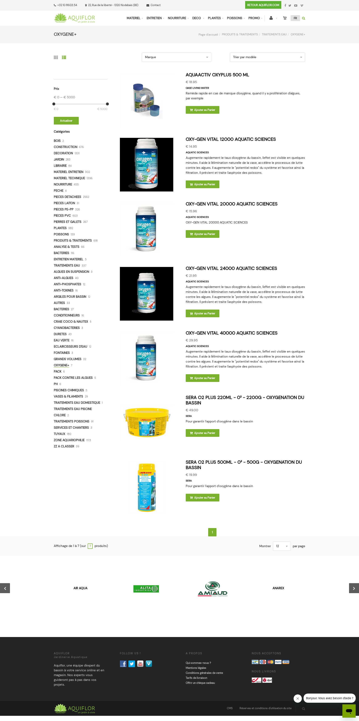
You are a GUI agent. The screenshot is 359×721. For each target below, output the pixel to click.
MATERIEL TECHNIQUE (69, 178)
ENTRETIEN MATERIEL (68, 259)
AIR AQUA (80, 588)
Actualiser (66, 120)
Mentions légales (196, 668)
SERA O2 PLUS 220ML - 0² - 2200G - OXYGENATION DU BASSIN (245, 400)
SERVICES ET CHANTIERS (71, 428)
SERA (189, 416)
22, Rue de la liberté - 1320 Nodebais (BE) (113, 5)
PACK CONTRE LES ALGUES (73, 378)
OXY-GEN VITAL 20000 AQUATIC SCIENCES (232, 204)
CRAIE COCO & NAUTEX (71, 322)
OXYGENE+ (61, 365)
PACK (57, 371)
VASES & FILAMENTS (68, 396)
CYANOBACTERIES (67, 328)
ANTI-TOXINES (64, 290)
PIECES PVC (62, 216)
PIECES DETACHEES (67, 197)
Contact (156, 5)
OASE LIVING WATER (197, 88)
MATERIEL (133, 18)
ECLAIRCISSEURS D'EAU (70, 346)
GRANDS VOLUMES (67, 359)
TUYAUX (59, 434)
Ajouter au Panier (204, 110)
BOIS (57, 141)
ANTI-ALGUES (63, 278)
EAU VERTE (61, 340)
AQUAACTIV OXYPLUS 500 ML (217, 75)
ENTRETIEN (154, 18)
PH (56, 384)
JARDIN (59, 159)
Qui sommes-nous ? (198, 663)
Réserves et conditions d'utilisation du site (265, 708)
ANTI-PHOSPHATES (67, 284)
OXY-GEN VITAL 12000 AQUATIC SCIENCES (231, 139)
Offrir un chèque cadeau (200, 683)
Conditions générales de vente (204, 673)
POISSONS (234, 18)
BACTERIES (61, 253)
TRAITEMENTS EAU (274, 34)
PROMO (254, 18)
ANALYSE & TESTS (66, 247)
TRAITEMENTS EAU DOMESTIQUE (77, 403)
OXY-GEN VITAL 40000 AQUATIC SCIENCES (232, 333)
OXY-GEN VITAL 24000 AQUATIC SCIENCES (231, 268)
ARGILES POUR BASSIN (70, 297)
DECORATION (63, 153)
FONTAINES (62, 353)
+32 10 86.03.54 (67, 5)
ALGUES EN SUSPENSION (71, 272)
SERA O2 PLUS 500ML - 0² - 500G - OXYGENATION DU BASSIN (244, 464)
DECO (197, 18)
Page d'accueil (208, 34)
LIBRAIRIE (60, 166)
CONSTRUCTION (65, 147)
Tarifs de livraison (196, 678)
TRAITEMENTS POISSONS (71, 421)
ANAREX (278, 588)
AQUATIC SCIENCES (197, 152)
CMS (230, 708)
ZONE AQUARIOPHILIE (69, 440)
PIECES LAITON (64, 203)
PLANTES (214, 18)
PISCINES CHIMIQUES (69, 390)
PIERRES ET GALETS (67, 222)
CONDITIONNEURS (67, 315)
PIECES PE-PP (64, 209)
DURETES (60, 334)
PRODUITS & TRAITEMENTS (240, 34)
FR (295, 18)
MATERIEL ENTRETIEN (68, 172)
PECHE (58, 191)
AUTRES (59, 303)
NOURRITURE (177, 18)
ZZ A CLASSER (64, 446)
